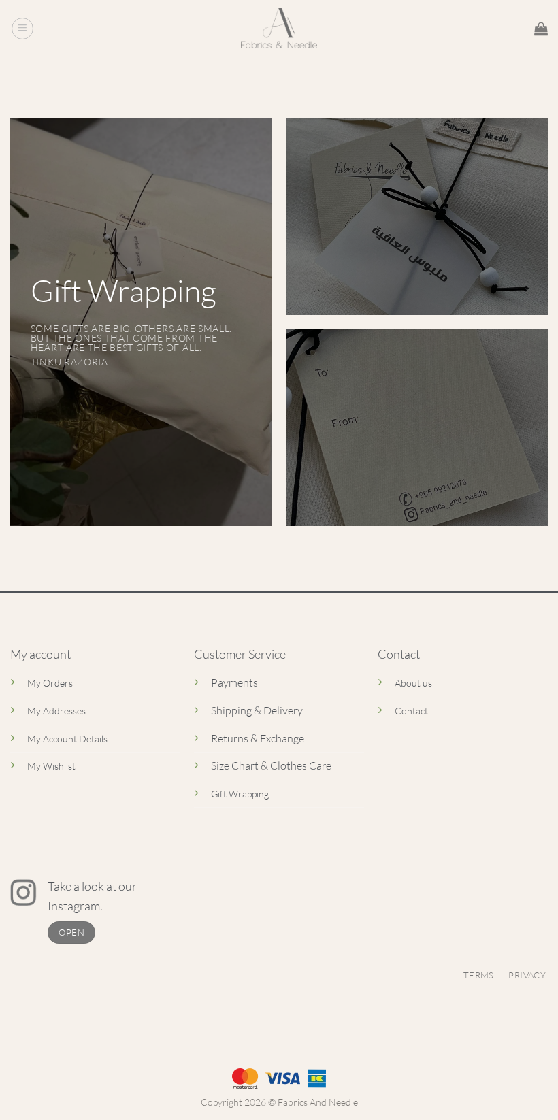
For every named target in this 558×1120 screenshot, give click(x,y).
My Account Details (67, 738)
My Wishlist (51, 766)
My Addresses (56, 711)
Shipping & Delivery (257, 710)
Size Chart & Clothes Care (271, 765)
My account (40, 653)
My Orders (50, 683)
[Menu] (22, 28)
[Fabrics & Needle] (279, 28)
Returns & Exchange (257, 738)
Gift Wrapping (240, 794)
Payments (234, 682)
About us (413, 683)
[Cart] (541, 29)
